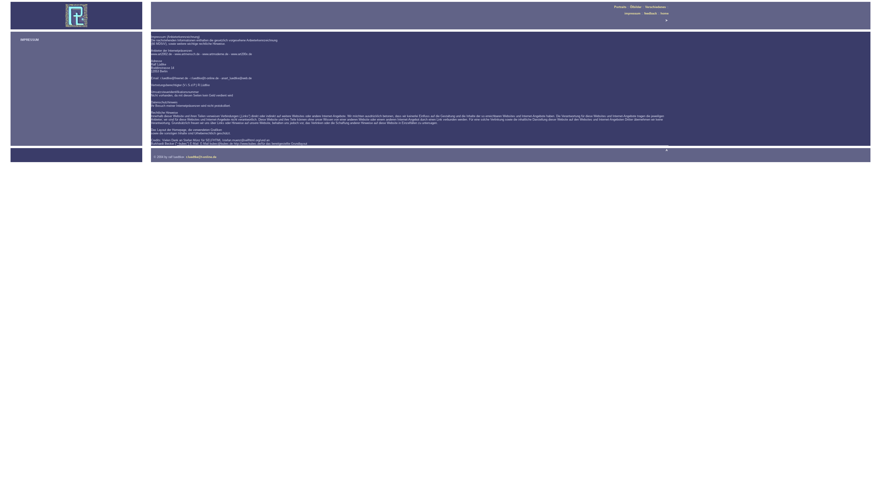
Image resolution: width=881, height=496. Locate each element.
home (665, 13)
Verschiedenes (656, 7)
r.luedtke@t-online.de (201, 157)
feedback (650, 13)
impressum (633, 13)
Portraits (620, 7)
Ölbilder (635, 7)
